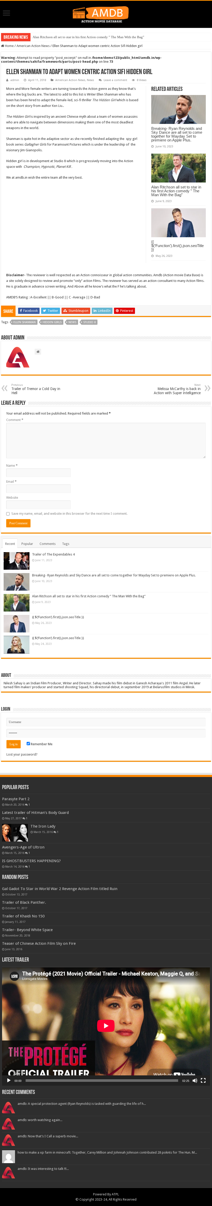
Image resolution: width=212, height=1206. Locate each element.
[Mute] (195, 1080)
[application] (106, 1026)
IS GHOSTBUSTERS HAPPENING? (31, 861)
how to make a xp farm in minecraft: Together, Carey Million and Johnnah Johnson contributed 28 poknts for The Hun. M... (107, 1152)
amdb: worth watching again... (40, 1120)
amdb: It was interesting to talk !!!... (43, 1169)
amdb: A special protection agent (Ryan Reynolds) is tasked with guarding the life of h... (82, 1104)
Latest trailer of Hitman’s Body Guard (35, 812)
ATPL (115, 1194)
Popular (27, 544)
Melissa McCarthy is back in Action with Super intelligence (177, 389)
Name (12, 465)
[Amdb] (106, 13)
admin (14, 80)
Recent (10, 544)
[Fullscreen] (203, 1080)
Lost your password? (21, 754)
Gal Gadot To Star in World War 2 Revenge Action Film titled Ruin (59, 888)
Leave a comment (115, 80)
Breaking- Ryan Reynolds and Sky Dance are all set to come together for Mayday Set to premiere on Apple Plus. (176, 134)
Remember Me (41, 744)
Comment (14, 420)
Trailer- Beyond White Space (27, 929)
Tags (65, 544)
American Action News (33, 46)
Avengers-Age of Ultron (23, 847)
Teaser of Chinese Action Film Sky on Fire (39, 943)
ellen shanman (24, 322)
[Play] (8, 1080)
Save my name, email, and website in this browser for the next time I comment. (69, 513)
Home (9, 46)
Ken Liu (57, 106)
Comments (48, 544)
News (90, 80)
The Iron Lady (43, 826)
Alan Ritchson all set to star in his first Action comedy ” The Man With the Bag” (88, 37)
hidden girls (52, 322)
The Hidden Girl (104, 100)
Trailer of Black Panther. (24, 902)
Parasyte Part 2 (15, 799)
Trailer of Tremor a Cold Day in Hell (35, 389)
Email (11, 481)
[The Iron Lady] (15, 833)
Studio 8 (89, 322)
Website (12, 497)
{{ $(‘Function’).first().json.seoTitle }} (177, 246)
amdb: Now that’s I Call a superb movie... (48, 1136)
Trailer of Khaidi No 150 (23, 916)
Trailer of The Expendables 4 (53, 554)
